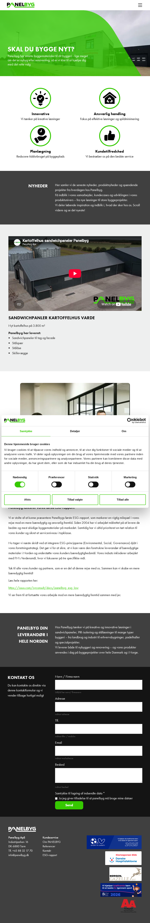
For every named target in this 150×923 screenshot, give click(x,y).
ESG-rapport (50, 855)
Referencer (49, 846)
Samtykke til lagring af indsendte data (80, 793)
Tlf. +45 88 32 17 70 (20, 851)
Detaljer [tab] (75, 431)
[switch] (56, 484)
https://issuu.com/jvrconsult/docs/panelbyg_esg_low (43, 588)
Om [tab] (124, 431)
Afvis (27, 499)
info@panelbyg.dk (18, 855)
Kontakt (47, 851)
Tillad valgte (75, 499)
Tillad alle (123, 499)
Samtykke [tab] (26, 431)
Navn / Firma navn (67, 676)
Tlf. (57, 720)
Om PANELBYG (52, 842)
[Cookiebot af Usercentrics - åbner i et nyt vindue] (130, 420)
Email (58, 742)
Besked (59, 764)
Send (69, 805)
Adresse (60, 698)
